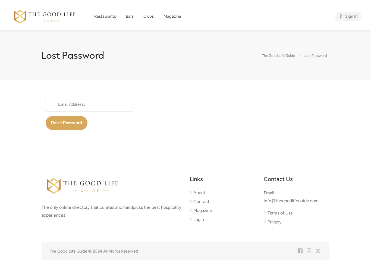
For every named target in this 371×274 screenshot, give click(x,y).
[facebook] (300, 251)
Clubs (148, 16)
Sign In (350, 16)
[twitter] (318, 251)
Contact (201, 201)
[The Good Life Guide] (45, 16)
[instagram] (309, 251)
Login (198, 219)
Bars (130, 16)
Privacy (274, 222)
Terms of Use (280, 213)
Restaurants (105, 16)
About (199, 192)
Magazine (172, 16)
